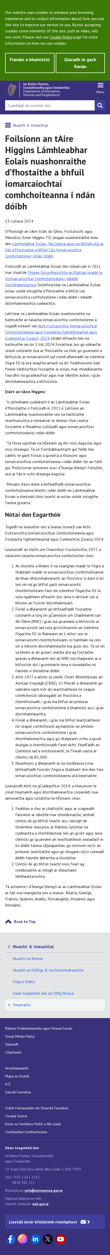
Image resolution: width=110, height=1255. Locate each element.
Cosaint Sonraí (16, 1116)
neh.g (36, 1204)
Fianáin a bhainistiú (30, 59)
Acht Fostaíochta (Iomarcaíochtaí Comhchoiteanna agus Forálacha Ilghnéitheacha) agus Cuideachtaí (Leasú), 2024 (51, 332)
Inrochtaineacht (16, 1068)
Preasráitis (22, 1004)
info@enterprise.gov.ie (44, 1190)
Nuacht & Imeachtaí (30, 125)
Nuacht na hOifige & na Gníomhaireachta (48, 970)
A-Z (7, 1084)
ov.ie (45, 1204)
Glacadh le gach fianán (80, 63)
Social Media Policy (20, 1036)
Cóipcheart (13, 1052)
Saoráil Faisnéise (18, 1092)
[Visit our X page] (48, 1239)
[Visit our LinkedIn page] (35, 1239)
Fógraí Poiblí (24, 981)
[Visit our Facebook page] (10, 1239)
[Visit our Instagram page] (23, 1239)
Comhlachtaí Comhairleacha (26, 1132)
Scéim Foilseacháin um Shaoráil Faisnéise (36, 1108)
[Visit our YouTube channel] (60, 1239)
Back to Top (25, 921)
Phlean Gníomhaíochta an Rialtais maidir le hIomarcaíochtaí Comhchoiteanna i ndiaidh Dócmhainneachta (53, 278)
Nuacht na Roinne (28, 958)
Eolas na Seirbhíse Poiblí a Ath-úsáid (33, 1124)
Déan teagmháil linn (22, 1148)
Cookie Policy (61, 37)
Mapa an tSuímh (17, 1076)
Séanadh (11, 1044)
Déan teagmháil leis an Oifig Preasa (43, 993)
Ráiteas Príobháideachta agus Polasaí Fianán (38, 1028)
